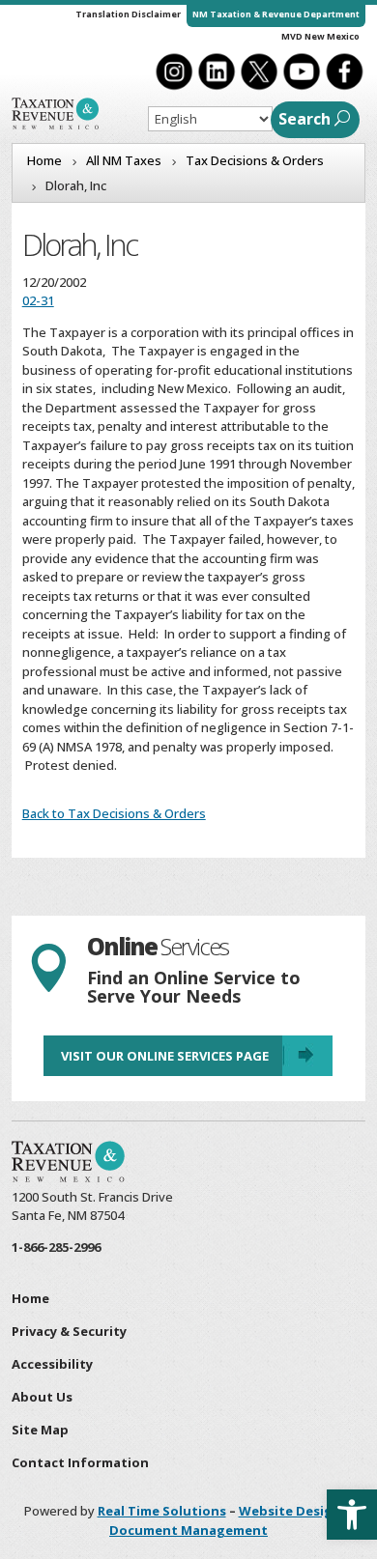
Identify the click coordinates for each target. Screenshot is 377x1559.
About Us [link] (42, 1396)
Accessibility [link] (52, 1364)
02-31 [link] (38, 300)
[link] (352, 1514)
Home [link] (30, 1298)
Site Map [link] (40, 1429)
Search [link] (304, 118)
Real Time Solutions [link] (162, 1510)
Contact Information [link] (80, 1462)
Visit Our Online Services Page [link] (165, 1055)
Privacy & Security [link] (69, 1331)
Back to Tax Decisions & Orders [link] (114, 813)
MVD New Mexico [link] (320, 36)
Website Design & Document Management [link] (231, 1520)
